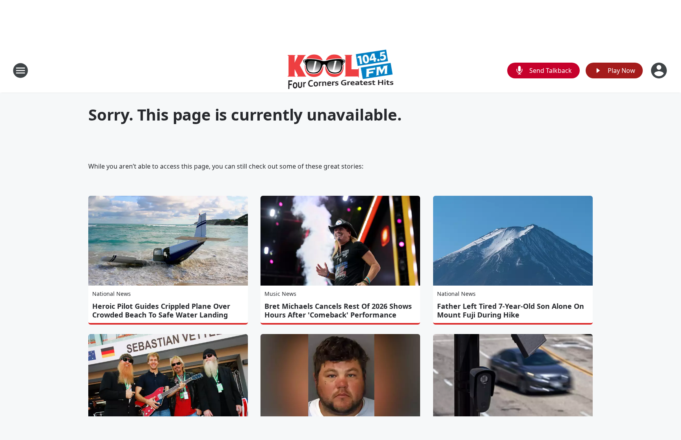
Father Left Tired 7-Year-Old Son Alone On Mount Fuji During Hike (510, 310)
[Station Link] (341, 70)
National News (111, 293)
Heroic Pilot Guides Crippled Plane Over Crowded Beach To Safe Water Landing (161, 310)
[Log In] (659, 70)
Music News (280, 293)
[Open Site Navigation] (20, 70)
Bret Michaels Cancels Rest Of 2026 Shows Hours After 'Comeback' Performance (338, 310)
